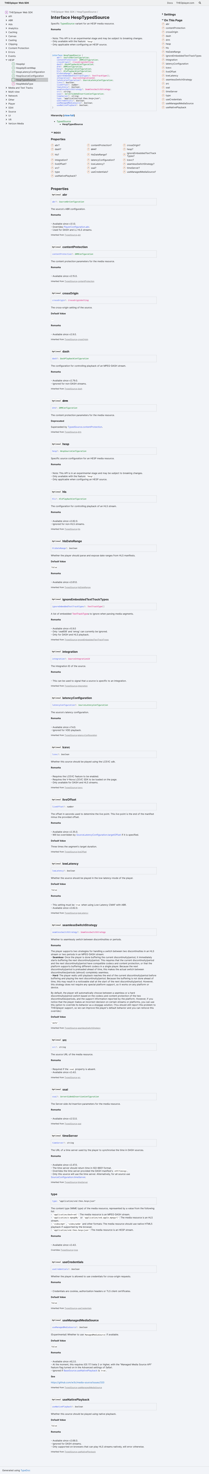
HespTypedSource (86, 11)
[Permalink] (69, 194)
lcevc (59, 82)
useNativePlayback (66, 105)
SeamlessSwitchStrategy (97, 89)
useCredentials (65, 101)
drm (58, 66)
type (59, 98)
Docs (170, 2)
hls (58, 71)
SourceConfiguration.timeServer (68, 1177)
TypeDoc (25, 1470)
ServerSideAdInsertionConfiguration (84, 94)
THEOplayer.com (185, 2)
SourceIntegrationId (83, 78)
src (58, 91)
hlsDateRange (63, 73)
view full (69, 115)
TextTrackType (99, 76)
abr (58, 57)
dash (59, 64)
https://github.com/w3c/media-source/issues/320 (77, 1382)
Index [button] (57, 132)
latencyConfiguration (68, 80)
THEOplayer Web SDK (17, 2)
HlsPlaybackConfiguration (77, 71)
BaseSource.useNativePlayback (80, 1370)
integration (63, 78)
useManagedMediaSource (69, 103)
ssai (59, 94)
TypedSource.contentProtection (85, 426)
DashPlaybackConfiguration (79, 64)
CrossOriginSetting (83, 62)
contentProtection (66, 60)
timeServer (62, 96)
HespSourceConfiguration (78, 69)
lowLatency (62, 87)
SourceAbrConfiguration (76, 57)
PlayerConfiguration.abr (76, 226)
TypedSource (67, 23)
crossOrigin (63, 62)
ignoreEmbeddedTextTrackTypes (73, 76)
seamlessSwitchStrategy (69, 89)
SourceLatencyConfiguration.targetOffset (98, 834)
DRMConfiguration (88, 60)
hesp (59, 69)
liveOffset (62, 85)
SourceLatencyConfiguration (97, 80)
